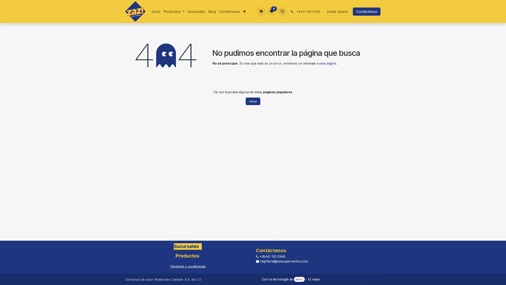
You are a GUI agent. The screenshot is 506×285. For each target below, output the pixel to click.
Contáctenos (366, 12)
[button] (282, 11)
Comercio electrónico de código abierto (350, 279)
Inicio (253, 101)
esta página (327, 63)
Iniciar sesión (337, 12)
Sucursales (186, 246)
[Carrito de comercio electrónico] (261, 11)
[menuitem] (156, 11)
